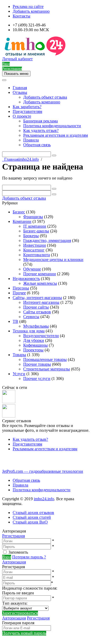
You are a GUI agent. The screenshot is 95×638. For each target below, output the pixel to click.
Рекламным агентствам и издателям (55, 135)
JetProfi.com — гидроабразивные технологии (42, 471)
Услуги (19, 373)
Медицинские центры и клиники (53, 259)
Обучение (32, 269)
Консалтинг (34, 250)
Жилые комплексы (40, 283)
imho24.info (44, 499)
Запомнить (18, 552)
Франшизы (33, 216)
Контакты (21, 16)
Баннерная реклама (40, 121)
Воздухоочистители (41, 335)
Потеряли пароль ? (29, 557)
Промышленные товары (45, 359)
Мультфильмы (36, 326)
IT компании (34, 226)
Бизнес (19, 212)
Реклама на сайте (28, 6)
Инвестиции (34, 245)
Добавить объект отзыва (45, 97)
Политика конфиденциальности (52, 125)
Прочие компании (39, 274)
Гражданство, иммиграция (47, 240)
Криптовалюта (36, 255)
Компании (22, 221)
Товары (19, 354)
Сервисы (31, 316)
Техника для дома (29, 331)
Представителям (27, 111)
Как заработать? (27, 106)
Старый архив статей (32, 517)
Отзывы (20, 92)
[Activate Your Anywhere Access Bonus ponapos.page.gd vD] (8, 402)
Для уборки (33, 340)
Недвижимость (26, 278)
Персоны (21, 288)
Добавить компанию (31, 11)
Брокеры (31, 235)
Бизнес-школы (36, 231)
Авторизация (14, 562)
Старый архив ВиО (30, 522)
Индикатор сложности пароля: (29, 588)
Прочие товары (37, 364)
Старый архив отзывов (33, 512)
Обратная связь (37, 145)
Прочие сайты (36, 307)
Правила (31, 140)
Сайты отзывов (37, 312)
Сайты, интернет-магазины (37, 297)
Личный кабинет (17, 59)
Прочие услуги (36, 378)
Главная (20, 87)
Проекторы (33, 350)
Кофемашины (35, 345)
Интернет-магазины (41, 302)
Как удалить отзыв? (41, 130)
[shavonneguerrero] (8, 416)
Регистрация (13, 536)
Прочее (19, 293)
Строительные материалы (46, 369)
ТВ (15, 321)
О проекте (22, 116)
